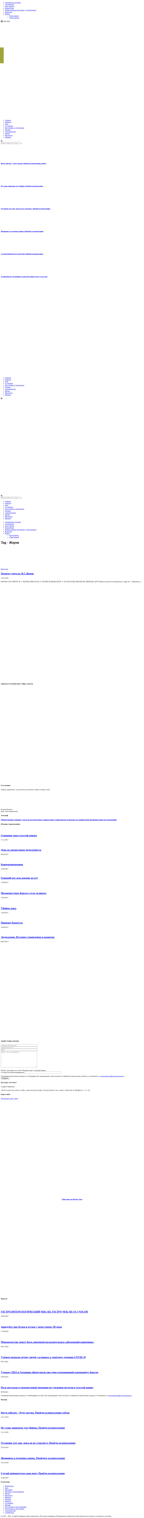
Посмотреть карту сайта (9, 1098)
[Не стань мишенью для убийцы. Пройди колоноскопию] (9, 182)
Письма (8, 130)
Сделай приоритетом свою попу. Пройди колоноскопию (22, 254)
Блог (6, 124)
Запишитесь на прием (13, 2)
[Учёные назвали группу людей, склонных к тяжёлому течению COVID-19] (5, 1353)
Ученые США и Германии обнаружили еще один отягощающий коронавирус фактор (49, 1372)
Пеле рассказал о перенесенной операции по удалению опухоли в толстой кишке (47, 1387)
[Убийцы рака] (5, 904)
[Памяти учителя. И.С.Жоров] (16, 567)
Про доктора (9, 6)
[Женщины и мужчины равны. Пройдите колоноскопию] (9, 227)
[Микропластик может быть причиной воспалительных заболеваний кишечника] (5, 1337)
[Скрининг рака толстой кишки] (5, 831)
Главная (8, 120)
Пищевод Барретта (12, 922)
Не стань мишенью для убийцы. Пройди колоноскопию (22, 186)
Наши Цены (9, 8)
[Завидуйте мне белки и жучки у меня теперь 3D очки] (5, 1322)
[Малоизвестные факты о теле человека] (5, 889)
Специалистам (10, 132)
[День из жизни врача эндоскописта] (5, 845)
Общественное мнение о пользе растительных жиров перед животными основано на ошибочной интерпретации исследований (58, 820)
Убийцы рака (8, 908)
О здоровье (9, 126)
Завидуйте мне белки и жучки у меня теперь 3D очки (31, 1326)
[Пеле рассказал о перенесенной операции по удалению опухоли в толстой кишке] (5, 1383)
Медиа (7, 133)
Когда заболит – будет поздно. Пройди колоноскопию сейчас (23, 163)
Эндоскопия (9, 4)
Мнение (8, 137)
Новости (8, 122)
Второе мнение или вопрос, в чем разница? (20, 10)
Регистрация (13, 16)
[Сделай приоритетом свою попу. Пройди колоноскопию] (9, 250)
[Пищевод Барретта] (5, 918)
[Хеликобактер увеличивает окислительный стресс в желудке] (9, 272)
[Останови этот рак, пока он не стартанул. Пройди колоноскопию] (9, 204)
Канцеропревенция (12, 864)
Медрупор (8, 135)
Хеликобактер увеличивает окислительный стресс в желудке (24, 276)
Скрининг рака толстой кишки (19, 835)
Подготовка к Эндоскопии (14, 128)
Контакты (8, 12)
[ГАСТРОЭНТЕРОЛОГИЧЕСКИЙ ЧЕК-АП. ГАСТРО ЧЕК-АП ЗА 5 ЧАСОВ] (5, 1307)
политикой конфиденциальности (112, 1076)
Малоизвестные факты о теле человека (23, 893)
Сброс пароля (14, 18)
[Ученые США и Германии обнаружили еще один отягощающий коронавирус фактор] (5, 1368)
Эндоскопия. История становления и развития (28, 937)
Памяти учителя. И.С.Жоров (17, 573)
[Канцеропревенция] (5, 860)
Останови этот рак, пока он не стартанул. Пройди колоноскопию (25, 209)
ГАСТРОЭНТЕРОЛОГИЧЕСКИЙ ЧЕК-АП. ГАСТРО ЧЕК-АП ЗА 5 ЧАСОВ (44, 1311)
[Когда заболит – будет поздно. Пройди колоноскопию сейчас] (9, 159)
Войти (7, 14)
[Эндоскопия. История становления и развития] (5, 932)
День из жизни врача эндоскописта (21, 850)
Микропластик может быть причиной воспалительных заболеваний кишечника (47, 1342)
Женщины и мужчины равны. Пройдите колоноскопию (22, 231)
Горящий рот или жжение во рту (19, 878)
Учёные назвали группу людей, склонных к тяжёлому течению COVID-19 (43, 1357)
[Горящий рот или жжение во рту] (5, 873)
